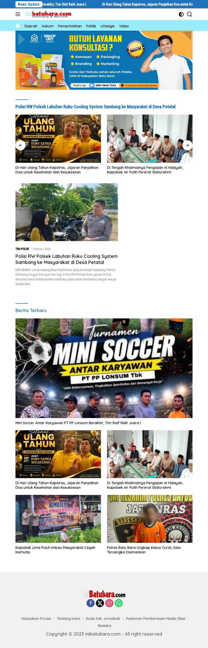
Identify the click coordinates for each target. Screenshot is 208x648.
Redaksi (104, 625)
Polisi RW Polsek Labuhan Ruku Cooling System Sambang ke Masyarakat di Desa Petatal (66, 259)
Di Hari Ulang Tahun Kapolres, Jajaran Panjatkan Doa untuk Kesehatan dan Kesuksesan (143, 4)
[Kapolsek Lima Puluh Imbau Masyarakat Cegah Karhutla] (150, 139)
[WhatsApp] (119, 603)
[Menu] (18, 14)
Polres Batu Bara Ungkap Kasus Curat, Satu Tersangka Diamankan (144, 549)
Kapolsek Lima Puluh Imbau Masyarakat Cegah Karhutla (147, 169)
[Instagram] (109, 603)
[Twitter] (100, 603)
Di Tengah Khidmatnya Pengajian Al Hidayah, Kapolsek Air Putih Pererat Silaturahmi (53, 169)
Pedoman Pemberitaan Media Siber (156, 618)
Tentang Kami (68, 618)
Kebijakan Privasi (36, 618)
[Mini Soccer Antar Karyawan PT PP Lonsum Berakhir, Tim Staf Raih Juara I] (104, 368)
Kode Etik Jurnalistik (103, 618)
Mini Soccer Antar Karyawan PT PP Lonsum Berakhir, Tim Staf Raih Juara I (78, 423)
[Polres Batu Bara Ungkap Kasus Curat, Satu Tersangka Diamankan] (150, 519)
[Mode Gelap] (181, 14)
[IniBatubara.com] (50, 14)
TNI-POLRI (22, 249)
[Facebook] (90, 603)
